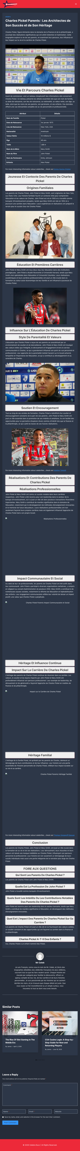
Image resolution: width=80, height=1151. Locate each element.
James (9, 1046)
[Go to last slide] (6, 1034)
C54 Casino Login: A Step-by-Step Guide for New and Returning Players (59, 1043)
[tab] (36, 1059)
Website (58, 1112)
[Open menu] (76, 4)
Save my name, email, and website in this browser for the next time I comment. (32, 1117)
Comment (7, 1085)
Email (32, 1112)
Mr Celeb (40, 962)
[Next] (74, 1034)
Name (6, 1112)
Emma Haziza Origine (62, 169)
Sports (8, 17)
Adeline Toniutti (60, 470)
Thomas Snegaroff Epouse (64, 835)
